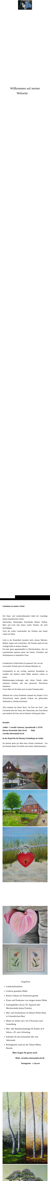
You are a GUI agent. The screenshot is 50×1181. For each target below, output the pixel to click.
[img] (25, 304)
